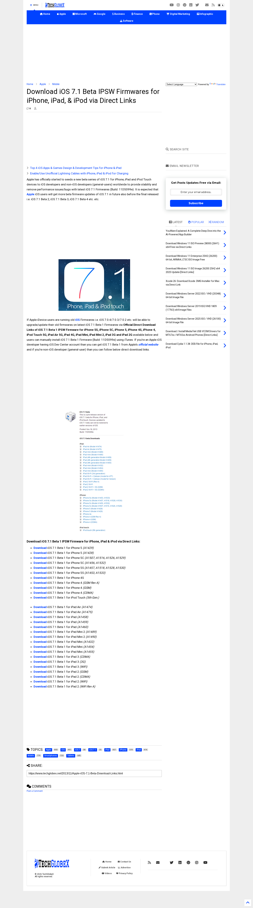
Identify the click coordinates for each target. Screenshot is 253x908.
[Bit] (172, 5)
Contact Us (125, 862)
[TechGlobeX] (54, 6)
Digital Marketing (180, 14)
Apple (62, 14)
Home (46, 14)
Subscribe (196, 203)
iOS (77, 319)
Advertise (125, 867)
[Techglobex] (213, 5)
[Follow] (207, 5)
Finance (138, 14)
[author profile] (35, 108)
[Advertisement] (126, 53)
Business (119, 14)
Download (40, 548)
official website (148, 344)
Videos (108, 873)
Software (127, 20)
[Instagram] (178, 5)
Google (100, 14)
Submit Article (108, 867)
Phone (156, 14)
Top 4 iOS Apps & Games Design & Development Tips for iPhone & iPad (76, 168)
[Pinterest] (184, 5)
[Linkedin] (190, 5)
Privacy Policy (125, 873)
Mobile (56, 84)
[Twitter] (197, 5)
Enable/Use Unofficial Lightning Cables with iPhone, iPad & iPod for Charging (79, 173)
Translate (220, 84)
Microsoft (81, 14)
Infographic (206, 14)
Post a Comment (35, 791)
